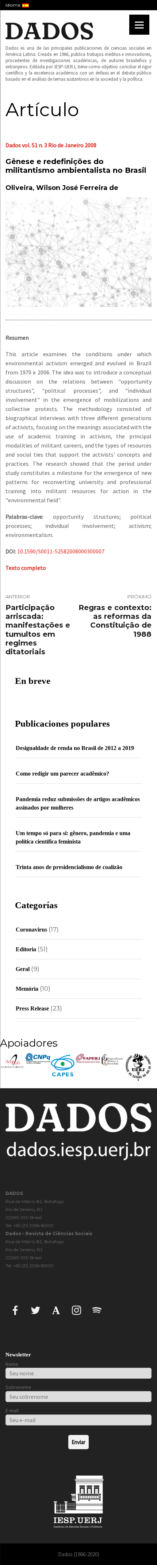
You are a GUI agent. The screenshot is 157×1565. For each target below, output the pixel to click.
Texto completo (25, 567)
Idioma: (13, 5)
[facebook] (15, 1309)
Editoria (26, 949)
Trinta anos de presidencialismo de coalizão (69, 867)
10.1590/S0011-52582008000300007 (60, 551)
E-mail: (12, 1410)
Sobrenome (18, 1387)
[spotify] (97, 1309)
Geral (23, 969)
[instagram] (76, 1309)
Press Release (32, 1008)
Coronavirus (31, 929)
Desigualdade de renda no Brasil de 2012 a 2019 (75, 748)
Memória (27, 989)
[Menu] (139, 25)
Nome (11, 1364)
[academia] (56, 1309)
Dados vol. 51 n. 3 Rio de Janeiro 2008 (50, 145)
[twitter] (35, 1309)
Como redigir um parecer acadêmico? (62, 773)
